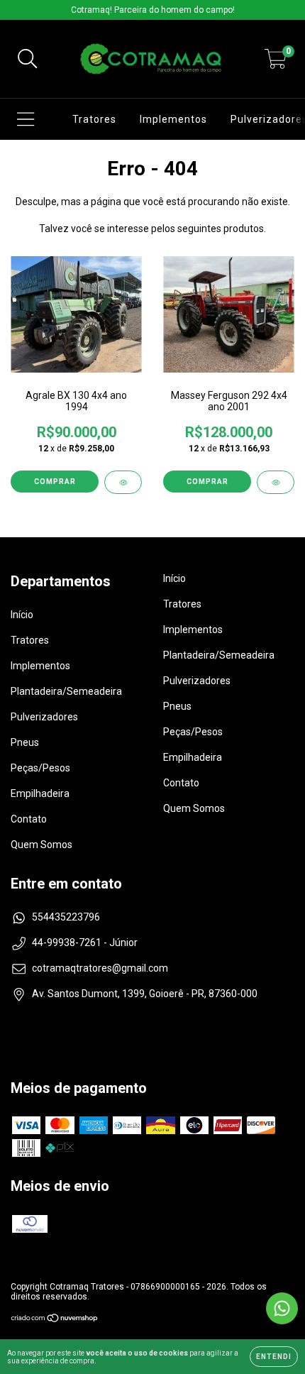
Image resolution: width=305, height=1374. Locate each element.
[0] (275, 63)
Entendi (274, 1357)
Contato (29, 819)
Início (22, 614)
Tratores (94, 119)
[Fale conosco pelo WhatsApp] (282, 1308)
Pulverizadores (44, 716)
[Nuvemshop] (55, 1320)
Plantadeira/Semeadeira (66, 691)
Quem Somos (41, 844)
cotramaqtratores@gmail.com (100, 968)
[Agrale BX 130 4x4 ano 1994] (123, 482)
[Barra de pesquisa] (28, 58)
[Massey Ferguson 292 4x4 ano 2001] (275, 482)
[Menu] (26, 119)
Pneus (25, 742)
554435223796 (66, 917)
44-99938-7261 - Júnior (85, 942)
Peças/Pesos (40, 768)
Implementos (173, 119)
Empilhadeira (40, 793)
